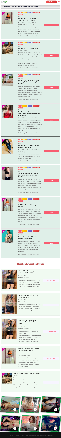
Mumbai (29, 35)
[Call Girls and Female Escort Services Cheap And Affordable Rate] (9, 329)
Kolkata (46, 409)
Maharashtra (35, 35)
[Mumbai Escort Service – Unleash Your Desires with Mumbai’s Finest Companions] (7, 111)
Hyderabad (27, 428)
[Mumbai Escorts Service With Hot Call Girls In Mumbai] (7, 146)
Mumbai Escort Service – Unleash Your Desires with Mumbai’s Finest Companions (29, 113)
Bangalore (6, 428)
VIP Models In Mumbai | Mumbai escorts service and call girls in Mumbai (28, 175)
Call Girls (20, 78)
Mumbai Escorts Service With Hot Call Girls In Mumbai (29, 146)
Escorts (20, 16)
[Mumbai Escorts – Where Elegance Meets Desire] (7, 48)
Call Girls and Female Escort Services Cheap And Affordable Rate (29, 321)
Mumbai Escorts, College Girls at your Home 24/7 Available (28, 19)
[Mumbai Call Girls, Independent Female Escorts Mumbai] (9, 279)
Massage (20, 203)
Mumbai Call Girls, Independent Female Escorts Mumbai (29, 272)
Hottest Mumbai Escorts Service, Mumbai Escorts (29, 296)
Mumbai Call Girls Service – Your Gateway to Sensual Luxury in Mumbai (28, 82)
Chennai (46, 428)
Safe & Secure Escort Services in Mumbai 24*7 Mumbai (28, 237)
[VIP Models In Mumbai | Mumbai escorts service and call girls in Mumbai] (7, 173)
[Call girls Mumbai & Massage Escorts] (7, 204)
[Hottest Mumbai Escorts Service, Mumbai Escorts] (9, 304)
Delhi (25, 409)
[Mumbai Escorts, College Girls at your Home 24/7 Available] (7, 18)
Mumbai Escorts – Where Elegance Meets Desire (29, 49)
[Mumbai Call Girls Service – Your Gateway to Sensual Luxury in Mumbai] (7, 80)
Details (51, 24)
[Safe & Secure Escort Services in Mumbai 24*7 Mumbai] (7, 236)
